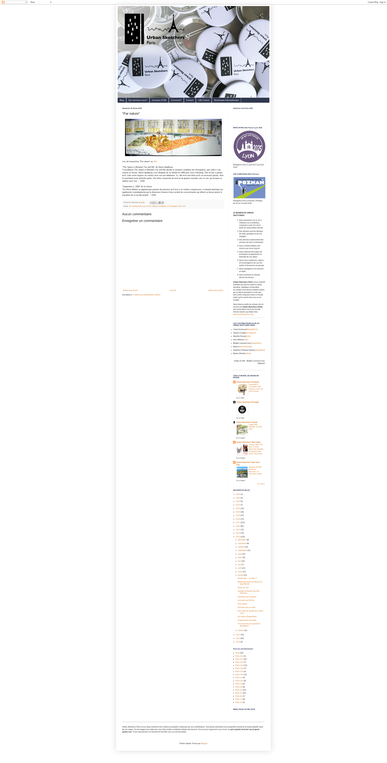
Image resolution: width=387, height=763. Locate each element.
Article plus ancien (215, 290)
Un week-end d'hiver (246, 600)
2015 (238, 530)
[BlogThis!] (154, 202)
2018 (238, 519)
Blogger (204, 743)
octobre (241, 547)
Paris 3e (238, 687)
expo (144, 206)
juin (239, 561)
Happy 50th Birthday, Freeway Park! (255, 427)
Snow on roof (243, 588)
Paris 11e (239, 659)
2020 (238, 512)
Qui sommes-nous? (137, 100)
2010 (238, 642)
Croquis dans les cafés (247, 620)
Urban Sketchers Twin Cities (248, 442)
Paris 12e (239, 662)
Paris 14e (239, 668)
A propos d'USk (159, 100)
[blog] (250, 329)
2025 (238, 494)
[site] (249, 336)
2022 (238, 505)
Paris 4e (238, 690)
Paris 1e (238, 677)
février (241, 575)
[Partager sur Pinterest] (162, 202)
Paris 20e (239, 681)
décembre (242, 540)
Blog (122, 100)
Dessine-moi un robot (246, 607)
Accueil (173, 290)
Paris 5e (238, 693)
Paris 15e (239, 671)
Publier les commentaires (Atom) (146, 295)
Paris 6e (238, 696)
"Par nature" (242, 604)
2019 (238, 515)
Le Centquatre (172, 206)
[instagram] (251, 333)
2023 (238, 501)
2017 (238, 522)
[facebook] (243, 347)
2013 (238, 537)
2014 (238, 533)
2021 (238, 508)
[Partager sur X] (156, 202)
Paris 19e (182, 206)
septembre (242, 550)
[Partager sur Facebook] (159, 202)
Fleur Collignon (152, 206)
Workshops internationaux (226, 100)
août (240, 554)
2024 (238, 498)
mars (240, 572)
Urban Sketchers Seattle (246, 422)
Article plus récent (130, 290)
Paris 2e (238, 684)
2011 (238, 638)
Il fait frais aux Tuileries (247, 597)
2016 (238, 526)
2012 (238, 635)
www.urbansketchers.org (243, 314)
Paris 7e (238, 699)
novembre (242, 543)
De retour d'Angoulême (247, 617)
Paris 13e (239, 665)
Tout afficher (261, 484)
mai (239, 565)
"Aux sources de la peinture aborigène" (249, 625)
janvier (241, 630)
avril (240, 568)
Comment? (176, 100)
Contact (190, 100)
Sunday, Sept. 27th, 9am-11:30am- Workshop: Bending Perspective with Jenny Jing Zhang (256, 449)
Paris (237, 653)
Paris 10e (239, 656)
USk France (203, 100)
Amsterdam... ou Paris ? (247, 578)
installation (162, 206)
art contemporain (135, 206)
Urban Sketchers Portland (247, 382)
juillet (240, 557)
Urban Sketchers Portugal (247, 402)
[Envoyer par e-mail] (151, 202)
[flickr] (255, 329)
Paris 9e (238, 702)
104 (155, 161)
